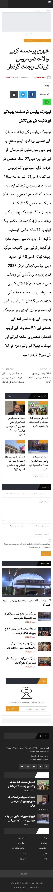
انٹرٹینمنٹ (43, 848)
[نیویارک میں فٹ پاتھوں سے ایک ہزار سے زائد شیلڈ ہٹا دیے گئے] (38, 446)
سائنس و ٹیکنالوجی (17, 848)
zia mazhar (34, 887)
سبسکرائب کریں (12, 709)
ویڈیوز (22, 858)
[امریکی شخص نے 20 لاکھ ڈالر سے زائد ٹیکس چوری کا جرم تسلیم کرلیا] (15, 446)
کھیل (45, 853)
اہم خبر (46, 40)
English (44, 843)
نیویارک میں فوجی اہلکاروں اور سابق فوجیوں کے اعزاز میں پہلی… (21, 801)
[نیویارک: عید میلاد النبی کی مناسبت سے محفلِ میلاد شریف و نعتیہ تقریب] (44, 646)
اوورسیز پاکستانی (33, 40)
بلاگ (45, 858)
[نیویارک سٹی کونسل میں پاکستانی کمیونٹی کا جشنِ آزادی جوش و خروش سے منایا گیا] (44, 661)
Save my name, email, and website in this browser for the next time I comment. (27, 545)
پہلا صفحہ (43, 838)
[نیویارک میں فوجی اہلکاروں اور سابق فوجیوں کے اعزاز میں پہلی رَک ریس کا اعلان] (15, 407)
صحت (22, 853)
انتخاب (43, 403)
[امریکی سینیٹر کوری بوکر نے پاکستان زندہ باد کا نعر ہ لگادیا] (38, 407)
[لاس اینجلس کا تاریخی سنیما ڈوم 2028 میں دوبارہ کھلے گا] (26, 582)
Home (24, 874)
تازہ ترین (21, 838)
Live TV (21, 843)
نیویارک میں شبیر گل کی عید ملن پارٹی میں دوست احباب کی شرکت (13, 378)
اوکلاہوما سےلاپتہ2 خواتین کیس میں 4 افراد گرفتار (40, 378)
